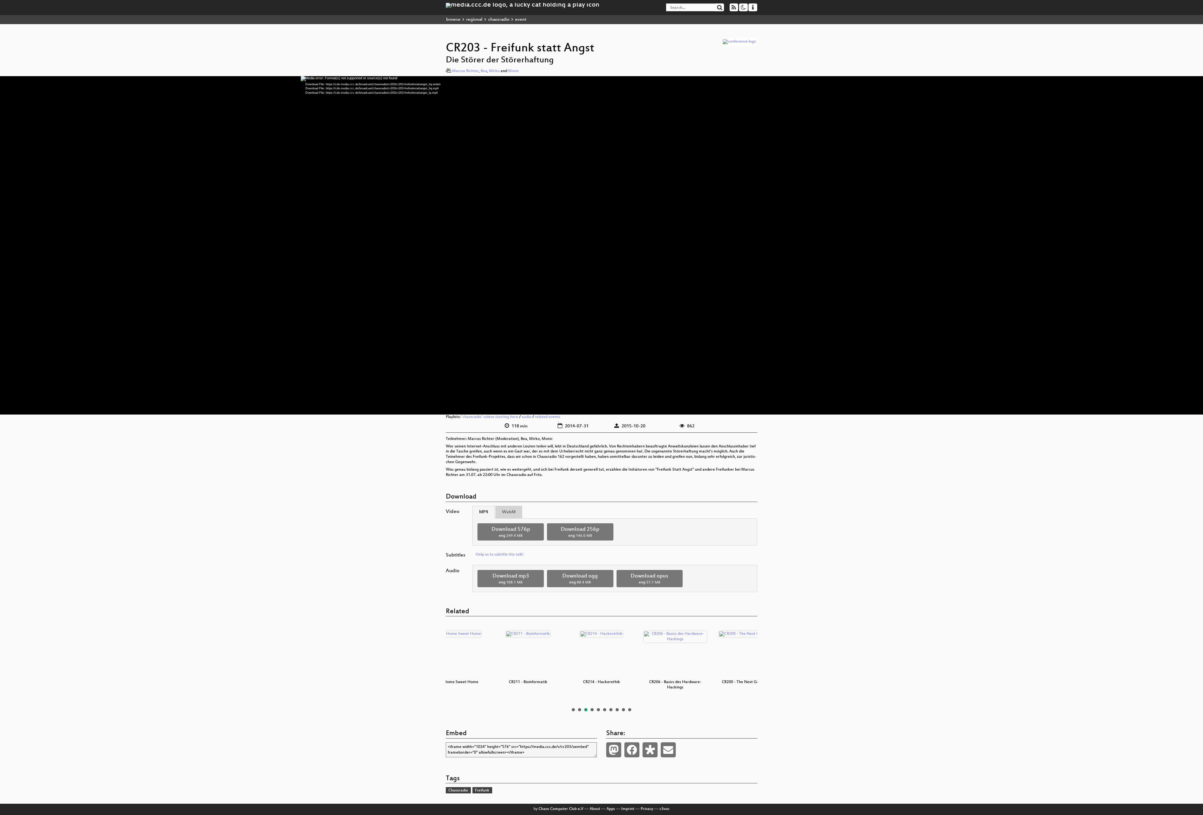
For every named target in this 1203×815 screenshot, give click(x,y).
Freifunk (482, 790)
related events (547, 417)
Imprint (627, 809)
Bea (484, 71)
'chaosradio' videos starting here (489, 417)
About (595, 809)
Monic (513, 71)
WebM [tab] (509, 512)
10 (629, 709)
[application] (601, 245)
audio (526, 417)
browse (453, 19)
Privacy (647, 809)
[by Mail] (668, 749)
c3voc (664, 809)
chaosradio (498, 19)
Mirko (494, 71)
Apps (611, 809)
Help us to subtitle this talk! (500, 554)
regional (474, 19)
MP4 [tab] (483, 512)
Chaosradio (458, 790)
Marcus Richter (465, 71)
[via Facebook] (631, 749)
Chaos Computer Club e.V (561, 809)
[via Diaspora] (650, 749)
